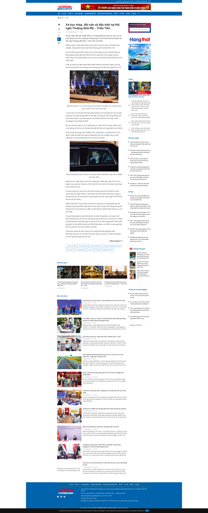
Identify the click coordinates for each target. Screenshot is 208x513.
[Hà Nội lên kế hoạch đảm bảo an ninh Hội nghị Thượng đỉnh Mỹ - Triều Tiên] (116, 272)
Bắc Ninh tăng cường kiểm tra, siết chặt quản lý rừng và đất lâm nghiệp (140, 231)
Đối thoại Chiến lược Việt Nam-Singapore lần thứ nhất (101, 427)
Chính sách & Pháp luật (104, 13)
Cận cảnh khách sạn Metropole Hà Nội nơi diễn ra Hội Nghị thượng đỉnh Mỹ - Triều (91, 283)
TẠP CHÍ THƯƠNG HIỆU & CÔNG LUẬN (103, 508)
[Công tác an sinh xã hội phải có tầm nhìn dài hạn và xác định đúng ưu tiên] (69, 469)
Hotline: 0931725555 (128, 1)
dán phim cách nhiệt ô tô (136, 325)
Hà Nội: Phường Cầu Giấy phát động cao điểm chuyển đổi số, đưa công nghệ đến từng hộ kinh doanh (140, 206)
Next (149, 283)
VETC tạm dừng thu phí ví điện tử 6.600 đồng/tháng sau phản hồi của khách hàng (140, 310)
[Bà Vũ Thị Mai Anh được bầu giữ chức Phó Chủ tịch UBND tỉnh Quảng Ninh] (69, 379)
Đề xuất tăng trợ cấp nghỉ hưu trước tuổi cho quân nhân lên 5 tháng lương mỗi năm (139, 160)
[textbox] (139, 29)
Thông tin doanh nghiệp (137, 289)
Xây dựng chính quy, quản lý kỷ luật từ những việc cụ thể (101, 336)
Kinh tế (70, 13)
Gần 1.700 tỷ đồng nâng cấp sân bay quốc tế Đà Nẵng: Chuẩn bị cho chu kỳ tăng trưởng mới (139, 177)
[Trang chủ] (59, 14)
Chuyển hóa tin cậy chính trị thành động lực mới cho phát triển (104, 300)
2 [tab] (141, 283)
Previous (131, 283)
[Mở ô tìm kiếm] (138, 14)
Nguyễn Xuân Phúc (108, 250)
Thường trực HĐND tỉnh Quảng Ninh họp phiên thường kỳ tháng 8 (104, 409)
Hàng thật (119, 1)
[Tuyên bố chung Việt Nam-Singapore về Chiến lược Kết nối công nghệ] (69, 397)
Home (61, 18)
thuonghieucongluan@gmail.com (93, 495)
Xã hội (128, 13)
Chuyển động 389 (90, 13)
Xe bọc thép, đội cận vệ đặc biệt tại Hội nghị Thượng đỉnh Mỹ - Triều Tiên (93, 26)
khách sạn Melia (72, 246)
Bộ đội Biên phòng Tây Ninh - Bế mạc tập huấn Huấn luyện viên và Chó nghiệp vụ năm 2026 (140, 214)
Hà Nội (98, 250)
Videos (134, 13)
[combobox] (140, 30)
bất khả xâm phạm (96, 246)
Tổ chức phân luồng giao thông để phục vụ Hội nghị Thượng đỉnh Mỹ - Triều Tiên (67, 283)
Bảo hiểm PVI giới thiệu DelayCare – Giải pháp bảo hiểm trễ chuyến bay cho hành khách (140, 152)
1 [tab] (138, 283)
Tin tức (64, 13)
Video (130, 79)
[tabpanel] (140, 266)
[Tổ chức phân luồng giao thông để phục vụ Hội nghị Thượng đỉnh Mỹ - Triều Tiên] (68, 272)
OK (147, 510)
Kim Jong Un (71, 250)
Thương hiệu (79, 13)
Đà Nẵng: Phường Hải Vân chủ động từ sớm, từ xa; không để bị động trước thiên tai (139, 239)
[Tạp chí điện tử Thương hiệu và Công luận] (65, 491)
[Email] (64, 496)
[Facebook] (58, 496)
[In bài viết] (59, 29)
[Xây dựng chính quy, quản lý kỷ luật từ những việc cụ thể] (69, 343)
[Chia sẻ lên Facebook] (59, 24)
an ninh (91, 250)
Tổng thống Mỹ (81, 250)
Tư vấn (122, 13)
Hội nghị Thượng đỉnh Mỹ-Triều (112, 246)
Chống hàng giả (139, 249)
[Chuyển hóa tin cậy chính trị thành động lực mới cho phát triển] (69, 307)
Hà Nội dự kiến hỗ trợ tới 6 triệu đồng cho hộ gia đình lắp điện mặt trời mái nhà (140, 144)
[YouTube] (61, 496)
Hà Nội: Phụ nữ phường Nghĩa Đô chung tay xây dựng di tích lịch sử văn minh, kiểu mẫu (140, 169)
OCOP (115, 13)
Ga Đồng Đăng (83, 246)
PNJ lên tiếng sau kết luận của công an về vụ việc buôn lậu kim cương (139, 295)
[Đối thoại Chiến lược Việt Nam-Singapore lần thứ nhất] (69, 433)
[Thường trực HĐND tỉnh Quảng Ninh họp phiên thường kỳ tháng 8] (69, 415)
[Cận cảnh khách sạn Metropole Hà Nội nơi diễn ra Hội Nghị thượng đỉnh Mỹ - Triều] (92, 272)
